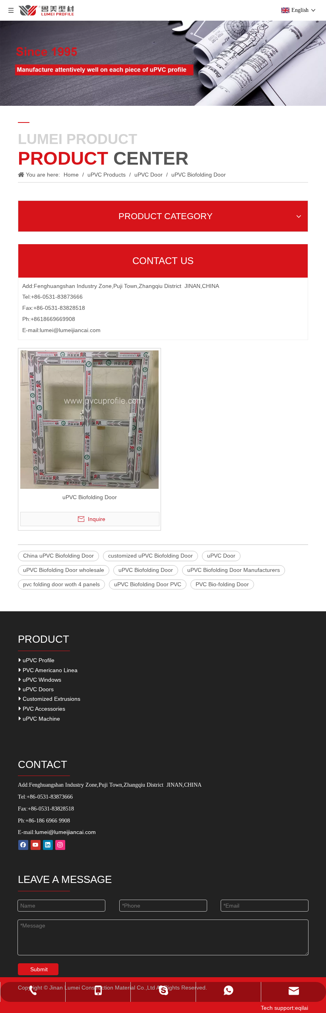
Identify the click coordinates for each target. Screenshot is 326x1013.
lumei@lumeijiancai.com (70, 330)
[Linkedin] (48, 845)
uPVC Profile (37, 660)
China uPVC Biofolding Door (58, 555)
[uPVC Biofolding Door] (89, 419)
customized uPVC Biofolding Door (150, 555)
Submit (39, 969)
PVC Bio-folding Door (222, 584)
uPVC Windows (41, 680)
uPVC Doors (37, 689)
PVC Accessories (43, 709)
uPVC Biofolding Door (89, 497)
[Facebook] (23, 845)
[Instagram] (60, 845)
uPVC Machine (40, 719)
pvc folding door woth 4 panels (61, 584)
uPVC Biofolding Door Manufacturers (233, 570)
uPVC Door (221, 555)
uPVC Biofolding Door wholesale (63, 570)
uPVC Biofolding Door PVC (147, 584)
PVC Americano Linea (49, 670)
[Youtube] (36, 845)
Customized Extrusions (50, 699)
